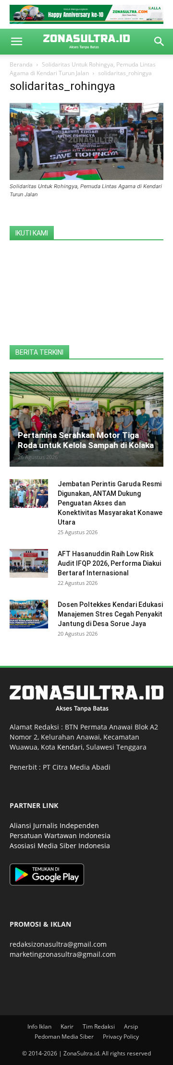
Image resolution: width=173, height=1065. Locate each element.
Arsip (131, 1026)
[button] (16, 42)
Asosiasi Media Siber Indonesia (60, 845)
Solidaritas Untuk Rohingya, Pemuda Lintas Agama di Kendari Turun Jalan (83, 68)
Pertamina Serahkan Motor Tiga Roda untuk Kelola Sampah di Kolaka (86, 440)
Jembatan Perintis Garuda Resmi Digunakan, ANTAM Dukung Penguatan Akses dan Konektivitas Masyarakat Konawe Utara (110, 503)
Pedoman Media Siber (64, 1036)
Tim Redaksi (99, 1026)
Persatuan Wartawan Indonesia (60, 835)
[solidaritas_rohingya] (86, 177)
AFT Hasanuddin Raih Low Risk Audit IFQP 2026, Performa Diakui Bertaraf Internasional (109, 563)
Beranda (21, 64)
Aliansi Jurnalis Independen (54, 825)
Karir (67, 1026)
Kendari (70, 746)
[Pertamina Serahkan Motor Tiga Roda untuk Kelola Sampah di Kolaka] (86, 419)
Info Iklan (39, 1026)
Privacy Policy (121, 1036)
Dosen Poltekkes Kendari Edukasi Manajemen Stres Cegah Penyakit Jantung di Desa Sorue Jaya (110, 614)
